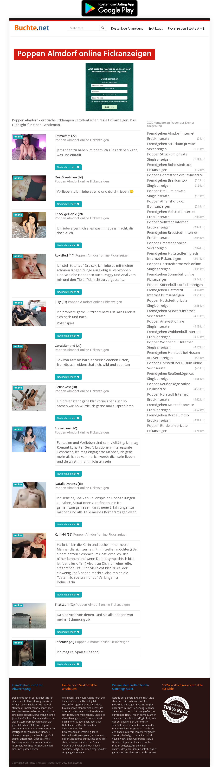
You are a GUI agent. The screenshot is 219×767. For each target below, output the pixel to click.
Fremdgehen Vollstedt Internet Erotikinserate (176, 214)
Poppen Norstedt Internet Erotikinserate (176, 397)
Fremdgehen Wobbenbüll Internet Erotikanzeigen (176, 334)
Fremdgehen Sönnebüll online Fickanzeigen (176, 277)
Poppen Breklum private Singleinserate (176, 193)
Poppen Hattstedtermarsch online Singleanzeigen (176, 266)
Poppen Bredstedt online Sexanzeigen (176, 245)
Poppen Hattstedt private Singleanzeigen (176, 303)
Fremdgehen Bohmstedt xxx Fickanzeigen (176, 167)
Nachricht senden (67, 167)
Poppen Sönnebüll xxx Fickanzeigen (176, 284)
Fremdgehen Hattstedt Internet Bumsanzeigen (176, 292)
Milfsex (42, 762)
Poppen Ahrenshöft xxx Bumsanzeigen (176, 204)
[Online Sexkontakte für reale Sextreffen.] (31, 29)
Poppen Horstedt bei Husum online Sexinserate (176, 365)
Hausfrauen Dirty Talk (60, 762)
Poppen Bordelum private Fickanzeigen (176, 428)
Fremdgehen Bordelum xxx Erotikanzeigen (176, 418)
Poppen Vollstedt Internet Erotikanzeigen (176, 225)
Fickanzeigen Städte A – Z (186, 28)
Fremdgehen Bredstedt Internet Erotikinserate (176, 235)
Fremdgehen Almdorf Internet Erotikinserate (176, 136)
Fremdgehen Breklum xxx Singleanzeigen (176, 183)
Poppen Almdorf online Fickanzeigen (82, 140)
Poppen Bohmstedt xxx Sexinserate (176, 175)
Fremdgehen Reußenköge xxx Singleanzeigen (176, 376)
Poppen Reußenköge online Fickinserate (176, 386)
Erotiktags (156, 28)
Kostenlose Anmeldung (127, 28)
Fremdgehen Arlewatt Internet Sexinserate (176, 313)
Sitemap (77, 762)
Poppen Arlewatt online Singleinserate (176, 324)
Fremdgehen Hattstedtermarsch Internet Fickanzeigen (176, 256)
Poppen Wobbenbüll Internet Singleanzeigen (176, 345)
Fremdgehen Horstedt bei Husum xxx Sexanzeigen (176, 355)
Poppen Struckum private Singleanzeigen (176, 157)
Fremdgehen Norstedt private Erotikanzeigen (176, 407)
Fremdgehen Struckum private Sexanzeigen (176, 146)
